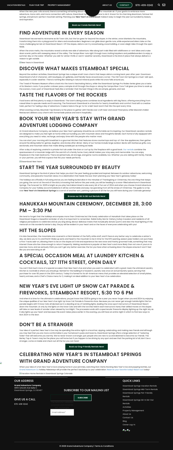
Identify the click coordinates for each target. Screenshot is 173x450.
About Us (107, 5)
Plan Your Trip (36, 5)
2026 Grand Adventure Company (77, 446)
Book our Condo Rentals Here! (86, 25)
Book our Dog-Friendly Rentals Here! (86, 346)
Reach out (138, 369)
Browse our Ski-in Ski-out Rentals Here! (86, 196)
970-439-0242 (21, 404)
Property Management (59, 5)
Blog (125, 421)
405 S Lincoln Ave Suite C (27, 386)
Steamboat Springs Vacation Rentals (140, 385)
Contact (124, 5)
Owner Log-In (129, 424)
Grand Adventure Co (29, 369)
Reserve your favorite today (120, 369)
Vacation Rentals (16, 5)
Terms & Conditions (104, 446)
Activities (127, 407)
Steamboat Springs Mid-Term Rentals (140, 389)
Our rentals (128, 149)
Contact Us (128, 417)
